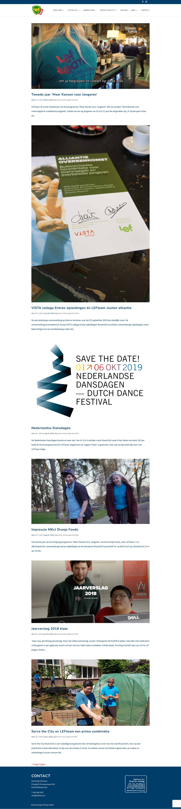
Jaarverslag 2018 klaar (49, 628)
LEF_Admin (39, 100)
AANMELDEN (88, 10)
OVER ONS (57, 10)
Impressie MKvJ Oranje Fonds (54, 529)
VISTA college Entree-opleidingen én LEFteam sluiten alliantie (81, 308)
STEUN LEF (73, 10)
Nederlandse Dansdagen (51, 428)
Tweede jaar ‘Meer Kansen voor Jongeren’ (64, 94)
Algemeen (57, 100)
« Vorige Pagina (38, 764)
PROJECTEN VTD (107, 10)
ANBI (133, 10)
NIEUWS (124, 10)
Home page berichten (70, 100)
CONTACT (145, 10)
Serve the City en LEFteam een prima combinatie (70, 731)
